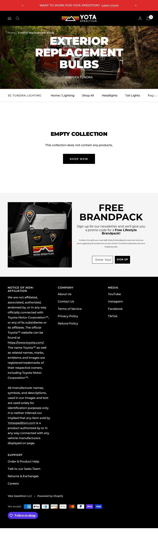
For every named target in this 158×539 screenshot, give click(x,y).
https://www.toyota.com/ (26, 342)
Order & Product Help (23, 461)
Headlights (110, 95)
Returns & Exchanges (23, 476)
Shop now (79, 158)
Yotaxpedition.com (21, 423)
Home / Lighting (62, 95)
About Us (64, 294)
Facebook (115, 309)
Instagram (115, 301)
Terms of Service (70, 309)
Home (12, 32)
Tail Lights (132, 95)
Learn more (110, 5)
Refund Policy (68, 323)
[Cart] (148, 18)
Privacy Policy (68, 316)
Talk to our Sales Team (24, 469)
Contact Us (66, 301)
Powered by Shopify (50, 495)
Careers (13, 483)
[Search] (17, 18)
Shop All (88, 95)
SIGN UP (122, 260)
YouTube (114, 294)
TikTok (112, 316)
